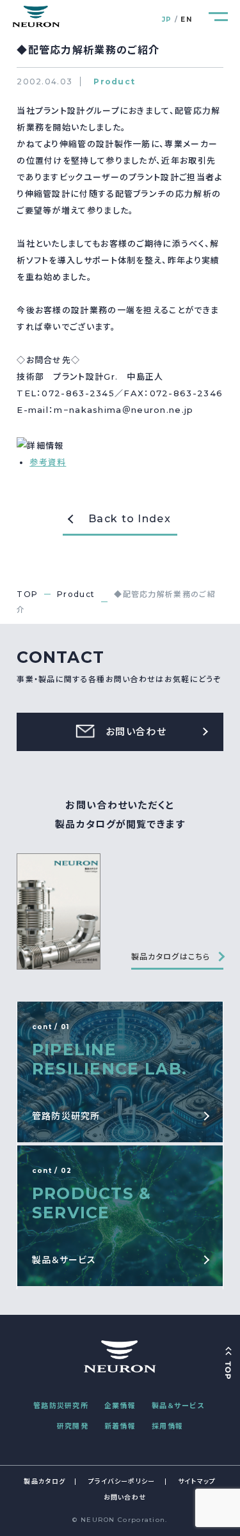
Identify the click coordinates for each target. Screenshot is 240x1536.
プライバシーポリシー (122, 1481)
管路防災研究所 (60, 1405)
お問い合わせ (125, 1497)
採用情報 (167, 1426)
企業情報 (120, 1405)
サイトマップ (197, 1481)
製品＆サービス (178, 1405)
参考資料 (47, 462)
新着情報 (120, 1426)
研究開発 (72, 1426)
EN (186, 19)
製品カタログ (44, 1481)
